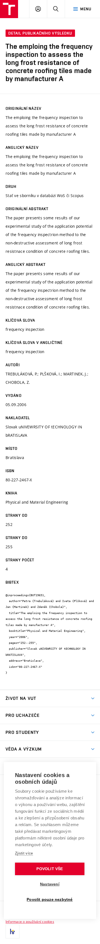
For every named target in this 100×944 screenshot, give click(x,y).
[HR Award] (12, 931)
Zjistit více (24, 853)
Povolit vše (49, 869)
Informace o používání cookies (30, 921)
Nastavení (49, 884)
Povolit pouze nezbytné (49, 899)
